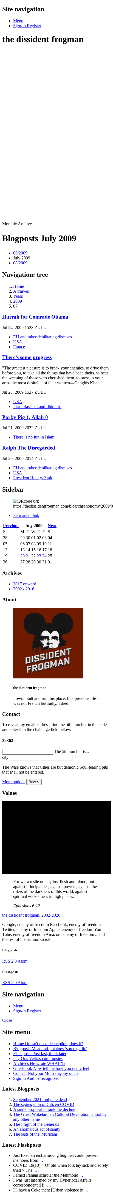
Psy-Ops (38, 1058)
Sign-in (36, 1078)
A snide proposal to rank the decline (44, 1109)
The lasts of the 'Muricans (35, 1134)
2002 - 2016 (23, 589)
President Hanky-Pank (32, 477)
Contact (45, 1073)
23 (39, 556)
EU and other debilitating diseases (42, 337)
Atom (22, 961)
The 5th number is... (71, 751)
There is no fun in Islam (33, 437)
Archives (39, 1063)
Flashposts (39, 1053)
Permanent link (26, 515)
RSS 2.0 (10, 961)
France (19, 346)
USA (17, 341)
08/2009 (20, 263)
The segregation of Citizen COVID (43, 1104)
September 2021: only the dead (40, 1099)
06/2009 (20, 253)
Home (48, 1043)
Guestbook (51, 1068)
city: (6, 757)
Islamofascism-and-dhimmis (37, 406)
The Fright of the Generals (36, 1124)
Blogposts (50, 1048)
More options (13, 781)
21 (28, 556)
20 (22, 556)
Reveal (34, 782)
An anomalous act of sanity (36, 1129)
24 (44, 556)
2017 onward (24, 584)
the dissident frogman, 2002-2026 (31, 915)
